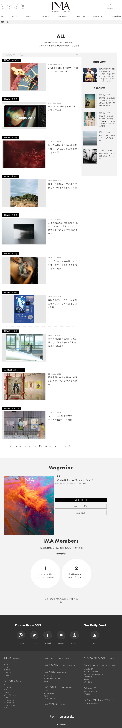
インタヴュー (8, 687)
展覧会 (6, 664)
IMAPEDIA (56, 672)
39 (34, 446)
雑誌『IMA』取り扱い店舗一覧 (93, 674)
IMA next (57, 658)
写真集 (46, 681)
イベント (7, 667)
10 (16, 446)
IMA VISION (55, 704)
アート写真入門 (9, 703)
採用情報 (86, 679)
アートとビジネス (9, 705)
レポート (7, 690)
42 (50, 446)
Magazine (61, 467)
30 (25, 446)
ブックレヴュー (9, 692)
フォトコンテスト (49, 698)
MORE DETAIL (81, 500)
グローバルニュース (10, 695)
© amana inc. (62, 724)
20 (20, 446)
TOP (2, 22)
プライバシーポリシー (91, 691)
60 (60, 446)
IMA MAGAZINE (49, 693)
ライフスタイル (9, 700)
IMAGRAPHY (59, 665)
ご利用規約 (87, 694)
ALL (5, 662)
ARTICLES (12, 680)
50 (55, 446)
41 (46, 446)
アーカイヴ (7, 697)
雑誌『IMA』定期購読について (93, 671)
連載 (5, 708)
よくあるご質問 (88, 669)
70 (65, 446)
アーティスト (48, 676)
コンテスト (7, 672)
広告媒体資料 (88, 677)
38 (30, 446)
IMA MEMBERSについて (91, 704)
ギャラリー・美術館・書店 (52, 678)
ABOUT (46, 691)
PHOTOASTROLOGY (100, 658)
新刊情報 (7, 670)
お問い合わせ (88, 682)
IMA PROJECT (58, 687)
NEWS (11, 658)
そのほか (7, 675)
